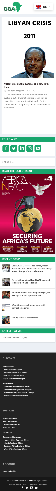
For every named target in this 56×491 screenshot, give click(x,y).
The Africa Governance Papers (15, 372)
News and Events (10, 421)
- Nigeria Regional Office (13, 443)
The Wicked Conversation (13, 375)
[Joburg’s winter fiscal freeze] (6, 320)
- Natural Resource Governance (15, 395)
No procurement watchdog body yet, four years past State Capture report (31, 294)
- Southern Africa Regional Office (16, 446)
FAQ (24, 484)
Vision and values (10, 418)
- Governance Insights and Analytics (17, 389)
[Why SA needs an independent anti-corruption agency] (6, 307)
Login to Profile (9, 471)
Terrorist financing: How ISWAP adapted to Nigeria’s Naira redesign (31, 281)
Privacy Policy (15, 484)
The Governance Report (12, 369)
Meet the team (9, 427)
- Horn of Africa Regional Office (15, 440)
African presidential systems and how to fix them (26, 85)
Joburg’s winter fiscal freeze (25, 318)
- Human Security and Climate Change (18, 392)
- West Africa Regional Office (15, 449)
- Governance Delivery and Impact (16, 386)
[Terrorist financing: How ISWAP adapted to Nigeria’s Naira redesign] (6, 282)
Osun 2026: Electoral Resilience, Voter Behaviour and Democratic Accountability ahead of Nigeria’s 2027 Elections (31, 268)
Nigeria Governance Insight (14, 378)
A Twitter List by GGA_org (14, 338)
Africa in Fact (8, 366)
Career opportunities (11, 424)
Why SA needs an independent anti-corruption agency (28, 307)
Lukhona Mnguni (15, 90)
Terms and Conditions (38, 484)
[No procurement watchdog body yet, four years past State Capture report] (6, 295)
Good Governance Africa (24, 480)
